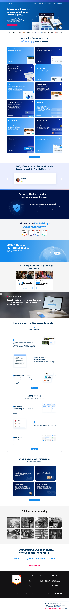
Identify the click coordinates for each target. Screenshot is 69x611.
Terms (30, 584)
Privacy (30, 585)
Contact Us (30, 577)
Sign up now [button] (59, 3)
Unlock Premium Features (34, 500)
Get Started (34, 387)
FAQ (29, 582)
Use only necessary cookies (56, 608)
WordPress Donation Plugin (57, 577)
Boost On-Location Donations (13, 311)
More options (64, 608)
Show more (58, 606)
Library (30, 589)
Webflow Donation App (56, 582)
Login (54, 3)
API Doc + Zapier (55, 585)
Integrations (55, 575)
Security (30, 586)
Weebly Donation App (56, 581)
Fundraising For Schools (44, 581)
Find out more (10, 61)
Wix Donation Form (55, 580)
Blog (29, 580)
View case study (25, 288)
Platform (35, 3)
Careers (30, 581)
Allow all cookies (47, 608)
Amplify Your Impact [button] (34, 156)
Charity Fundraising (43, 582)
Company (49, 3)
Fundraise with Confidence (35, 211)
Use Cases (43, 575)
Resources (44, 3)
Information (31, 575)
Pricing (40, 3)
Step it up (34, 449)
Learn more (15, 413)
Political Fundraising (43, 577)
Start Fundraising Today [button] (34, 565)
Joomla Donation (55, 584)
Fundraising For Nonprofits (45, 580)
